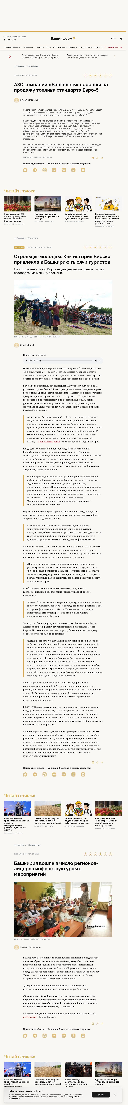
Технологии (62, 47)
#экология (28, 157)
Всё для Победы (85, 47)
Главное (7, 47)
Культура (73, 47)
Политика (17, 47)
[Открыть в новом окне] (25, 170)
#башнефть (47, 157)
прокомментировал (49, 441)
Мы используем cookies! (25, 1091)
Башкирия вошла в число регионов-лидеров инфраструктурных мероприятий (87, 56)
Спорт (48, 47)
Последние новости (113, 47)
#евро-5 (37, 157)
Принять (101, 1094)
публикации (30, 1017)
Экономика (28, 47)
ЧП (54, 47)
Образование (34, 845)
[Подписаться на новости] (83, 170)
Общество (39, 47)
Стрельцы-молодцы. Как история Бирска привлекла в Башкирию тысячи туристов (40, 56)
